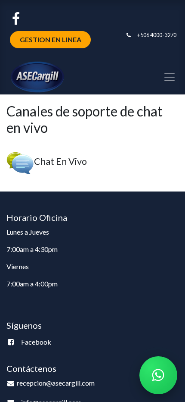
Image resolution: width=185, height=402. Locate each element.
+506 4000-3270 (156, 34)
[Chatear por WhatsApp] (158, 375)
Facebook (36, 342)
